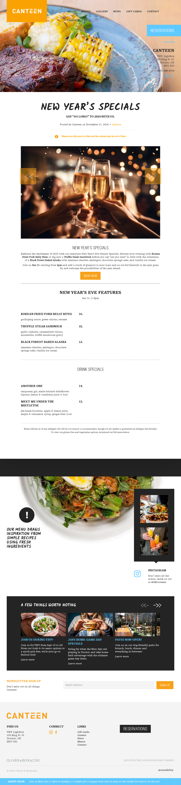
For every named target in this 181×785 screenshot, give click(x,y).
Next (152, 176)
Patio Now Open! (128, 640)
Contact (153, 11)
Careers (81, 735)
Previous (29, 176)
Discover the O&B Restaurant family (149, 760)
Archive (116, 124)
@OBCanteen (158, 582)
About (71, 11)
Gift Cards (134, 11)
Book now (90, 276)
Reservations (162, 31)
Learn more (27, 660)
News (117, 11)
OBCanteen (137, 573)
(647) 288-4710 (165, 71)
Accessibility (165, 770)
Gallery (102, 11)
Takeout (73, 20)
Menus (86, 11)
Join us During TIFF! (37, 640)
